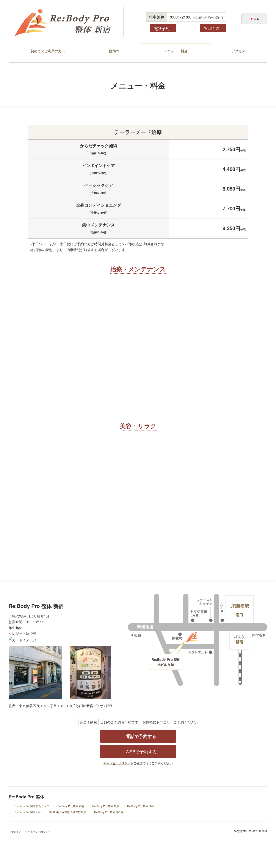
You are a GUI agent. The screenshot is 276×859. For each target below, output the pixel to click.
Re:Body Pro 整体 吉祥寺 (108, 812)
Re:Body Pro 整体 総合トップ (32, 806)
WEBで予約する (141, 751)
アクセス (238, 50)
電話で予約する (141, 736)
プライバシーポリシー (38, 831)
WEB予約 (211, 28)
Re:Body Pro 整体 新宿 (70, 806)
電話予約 (161, 28)
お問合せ (15, 831)
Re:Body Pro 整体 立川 (105, 806)
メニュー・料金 (175, 50)
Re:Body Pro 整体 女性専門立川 (67, 812)
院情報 (114, 50)
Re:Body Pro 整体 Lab (28, 812)
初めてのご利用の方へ (48, 50)
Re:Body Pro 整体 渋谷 (140, 806)
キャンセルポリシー (116, 763)
